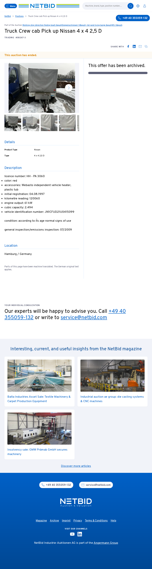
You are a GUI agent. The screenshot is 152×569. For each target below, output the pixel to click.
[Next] (68, 88)
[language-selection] (138, 6)
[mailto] (140, 46)
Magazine (41, 520)
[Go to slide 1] (12, 122)
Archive (54, 520)
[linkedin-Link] (79, 534)
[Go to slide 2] (31, 122)
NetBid (7, 16)
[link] (128, 46)
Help (113, 520)
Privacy (77, 520)
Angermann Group (106, 543)
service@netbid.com (84, 317)
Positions (19, 16)
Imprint (66, 520)
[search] (130, 6)
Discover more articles (76, 466)
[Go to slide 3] (49, 122)
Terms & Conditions (96, 520)
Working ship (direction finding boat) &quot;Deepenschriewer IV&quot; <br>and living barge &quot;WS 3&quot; (72, 25)
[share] (146, 46)
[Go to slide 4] (67, 122)
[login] (145, 6)
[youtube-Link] (72, 534)
